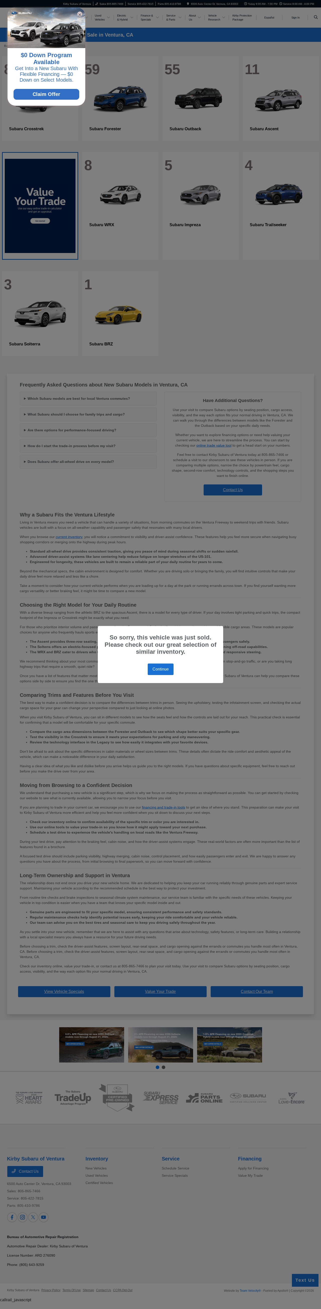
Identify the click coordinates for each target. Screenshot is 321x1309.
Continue (160, 669)
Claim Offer (46, 94)
